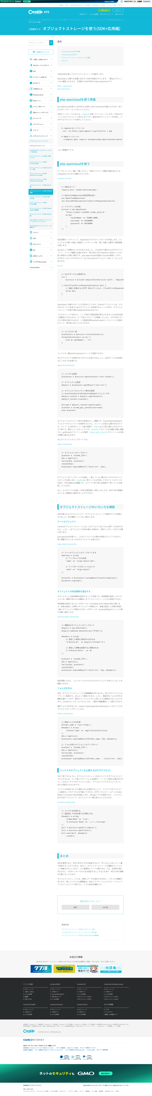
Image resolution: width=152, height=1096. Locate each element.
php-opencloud (63, 88)
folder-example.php (65, 713)
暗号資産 (101, 1091)
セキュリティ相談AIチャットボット (88, 1048)
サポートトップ (33, 20)
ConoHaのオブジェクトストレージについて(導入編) (80, 932)
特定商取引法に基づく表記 (38, 1026)
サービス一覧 (111, 5)
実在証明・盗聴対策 (28, 1050)
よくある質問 (94, 14)
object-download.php (65, 365)
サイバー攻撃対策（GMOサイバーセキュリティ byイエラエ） (49, 1050)
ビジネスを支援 (54, 1091)
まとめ (65, 61)
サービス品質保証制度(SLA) (68, 1026)
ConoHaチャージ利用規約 (51, 1024)
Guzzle (60, 265)
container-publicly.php (66, 802)
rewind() (94, 429)
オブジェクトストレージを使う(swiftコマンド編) (79, 929)
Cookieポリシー (102, 1026)
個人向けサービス (109, 1091)
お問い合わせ (119, 14)
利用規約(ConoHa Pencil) (119, 1024)
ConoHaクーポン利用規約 (66, 1024)
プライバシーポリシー (90, 1026)
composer (86, 114)
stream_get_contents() (99, 432)
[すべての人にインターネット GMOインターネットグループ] (137, 1)
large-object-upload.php (67, 544)
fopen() (97, 426)
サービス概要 (117, 1026)
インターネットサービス (29, 1091)
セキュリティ (63, 1091)
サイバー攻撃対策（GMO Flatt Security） (75, 1050)
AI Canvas (95, 5)
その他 (117, 1091)
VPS (66, 5)
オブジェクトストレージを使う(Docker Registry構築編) (81, 935)
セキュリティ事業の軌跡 (102, 1050)
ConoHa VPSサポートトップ (49, 20)
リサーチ (81, 1091)
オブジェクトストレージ (80, 20)
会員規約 (25, 1024)
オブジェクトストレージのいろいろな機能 (76, 57)
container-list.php (64, 178)
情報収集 (88, 1091)
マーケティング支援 (72, 1091)
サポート (121, 5)
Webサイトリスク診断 (72, 1048)
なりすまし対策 (90, 1050)
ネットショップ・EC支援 (42, 1091)
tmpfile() (80, 480)
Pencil (103, 5)
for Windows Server (76, 5)
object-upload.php (64, 444)
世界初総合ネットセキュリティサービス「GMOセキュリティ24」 (38, 1048)
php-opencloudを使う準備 (71, 51)
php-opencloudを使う (70, 54)
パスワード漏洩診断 (60, 1048)
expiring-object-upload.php (68, 616)
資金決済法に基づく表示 (53, 1026)
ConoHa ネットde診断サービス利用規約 (84, 1024)
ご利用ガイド (83, 14)
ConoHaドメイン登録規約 (36, 1024)
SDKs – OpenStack (64, 86)
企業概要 (109, 1026)
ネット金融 (94, 1091)
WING (61, 5)
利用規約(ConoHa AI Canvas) (104, 1024)
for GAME (87, 5)
